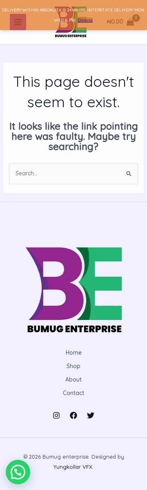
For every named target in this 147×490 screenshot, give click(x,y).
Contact (73, 393)
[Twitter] (90, 415)
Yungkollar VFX (72, 467)
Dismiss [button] (85, 20)
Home (74, 352)
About (73, 379)
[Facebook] (73, 415)
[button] (18, 472)
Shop (73, 366)
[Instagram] (56, 415)
